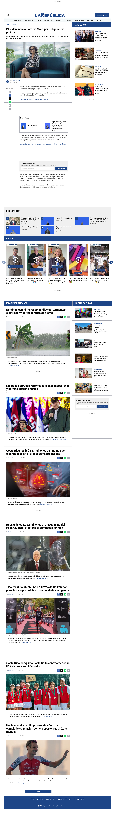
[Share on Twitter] (10, 98)
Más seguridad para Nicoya (29, 227)
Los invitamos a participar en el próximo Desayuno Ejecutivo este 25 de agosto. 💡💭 (57, 281)
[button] (102, 15)
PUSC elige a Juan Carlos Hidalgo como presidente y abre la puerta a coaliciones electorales (101, 37)
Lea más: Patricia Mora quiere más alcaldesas (33, 99)
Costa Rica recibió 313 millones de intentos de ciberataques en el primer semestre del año (35, 452)
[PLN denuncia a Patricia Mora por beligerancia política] (38, 60)
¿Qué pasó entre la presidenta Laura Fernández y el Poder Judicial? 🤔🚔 (99, 280)
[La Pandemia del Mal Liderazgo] (23, 126)
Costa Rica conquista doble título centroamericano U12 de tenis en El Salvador (38, 665)
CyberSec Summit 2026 (15, 504)
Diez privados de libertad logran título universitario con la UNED (100, 343)
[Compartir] (10, 109)
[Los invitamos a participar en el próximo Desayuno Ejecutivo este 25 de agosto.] (57, 260)
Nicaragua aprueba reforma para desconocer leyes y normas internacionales (37, 387)
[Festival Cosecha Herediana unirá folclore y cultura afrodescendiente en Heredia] (83, 328)
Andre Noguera (12, 317)
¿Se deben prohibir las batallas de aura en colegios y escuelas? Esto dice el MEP (100, 314)
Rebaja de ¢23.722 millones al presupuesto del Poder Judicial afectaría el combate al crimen (35, 526)
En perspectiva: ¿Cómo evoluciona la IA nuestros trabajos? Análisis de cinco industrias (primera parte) (58, 126)
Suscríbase (79, 799)
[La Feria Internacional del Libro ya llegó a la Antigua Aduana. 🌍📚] (36, 260)
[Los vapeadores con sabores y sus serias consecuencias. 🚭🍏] (78, 260)
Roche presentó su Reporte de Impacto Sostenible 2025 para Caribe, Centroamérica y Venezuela (15, 281)
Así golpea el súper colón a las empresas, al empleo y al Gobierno (30, 219)
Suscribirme (61, 168)
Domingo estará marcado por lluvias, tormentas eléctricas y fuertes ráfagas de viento (36, 311)
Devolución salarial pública (64, 218)
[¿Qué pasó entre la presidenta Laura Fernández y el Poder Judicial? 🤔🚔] (99, 260)
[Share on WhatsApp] (10, 102)
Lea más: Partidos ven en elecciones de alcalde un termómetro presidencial (42, 144)
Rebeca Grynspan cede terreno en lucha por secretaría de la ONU (101, 358)
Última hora (13, 24)
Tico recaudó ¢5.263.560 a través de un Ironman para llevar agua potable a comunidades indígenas (37, 589)
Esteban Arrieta (16, 80)
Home (7, 24)
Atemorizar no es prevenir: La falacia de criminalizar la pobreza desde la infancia (99, 219)
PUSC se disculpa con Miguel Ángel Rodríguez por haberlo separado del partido (102, 54)
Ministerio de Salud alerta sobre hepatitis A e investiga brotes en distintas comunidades (101, 72)
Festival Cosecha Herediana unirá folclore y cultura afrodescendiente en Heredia (100, 329)
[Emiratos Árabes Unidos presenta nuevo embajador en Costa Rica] (83, 373)
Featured (98, 31)
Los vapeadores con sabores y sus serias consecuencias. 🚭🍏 (78, 280)
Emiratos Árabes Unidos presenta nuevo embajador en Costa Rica (101, 374)
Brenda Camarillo (12, 457)
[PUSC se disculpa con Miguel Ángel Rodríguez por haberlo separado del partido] (84, 54)
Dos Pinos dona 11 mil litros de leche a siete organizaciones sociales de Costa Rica (101, 388)
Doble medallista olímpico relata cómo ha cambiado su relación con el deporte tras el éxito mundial (36, 728)
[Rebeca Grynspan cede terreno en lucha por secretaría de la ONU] (83, 358)
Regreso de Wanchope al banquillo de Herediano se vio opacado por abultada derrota (102, 90)
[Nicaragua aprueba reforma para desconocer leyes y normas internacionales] (38, 414)
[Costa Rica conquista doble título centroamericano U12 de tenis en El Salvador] (38, 692)
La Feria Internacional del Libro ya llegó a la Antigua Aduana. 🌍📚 (35, 280)
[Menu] (8, 15)
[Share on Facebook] (10, 95)
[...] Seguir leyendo (59, 439)
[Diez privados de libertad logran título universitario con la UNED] (83, 343)
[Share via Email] (10, 105)
